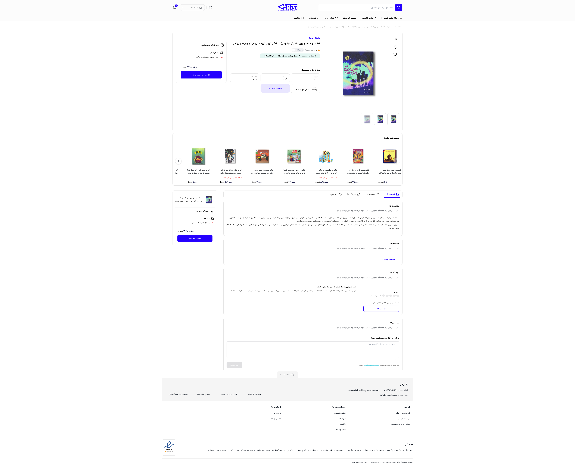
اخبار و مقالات (339, 429)
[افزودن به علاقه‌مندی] (395, 54)
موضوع (389, 26)
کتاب (395, 26)
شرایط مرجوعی (404, 418)
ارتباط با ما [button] (276, 406)
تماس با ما (276, 418)
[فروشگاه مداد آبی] (287, 7)
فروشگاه (342, 418)
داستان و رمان (379, 26)
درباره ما (277, 413)
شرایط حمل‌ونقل (403, 413)
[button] (178, 161)
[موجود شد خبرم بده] (395, 47)
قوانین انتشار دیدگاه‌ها (371, 365)
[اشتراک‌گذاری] (395, 40)
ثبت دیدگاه (381, 308)
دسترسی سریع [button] (339, 406)
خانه (400, 26)
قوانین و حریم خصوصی (400, 424)
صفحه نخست (340, 413)
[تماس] (210, 7)
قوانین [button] (407, 406)
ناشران (343, 424)
